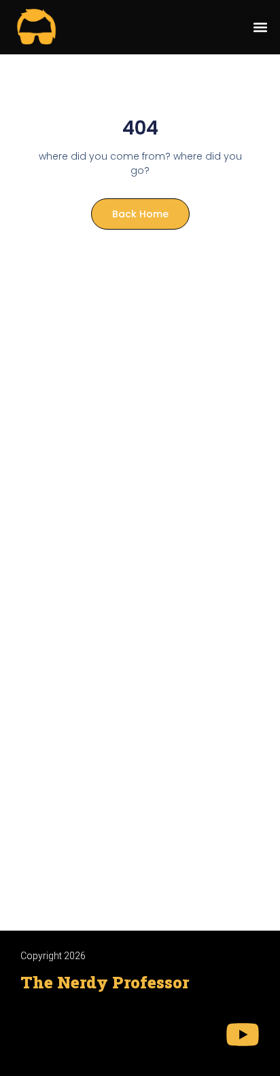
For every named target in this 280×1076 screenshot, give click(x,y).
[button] (260, 27)
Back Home (140, 214)
